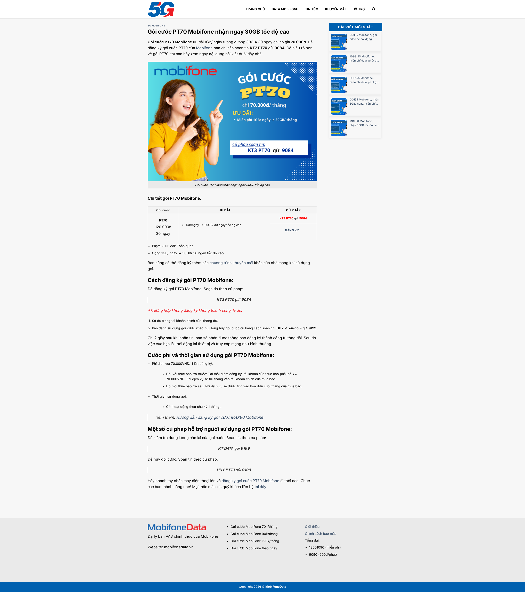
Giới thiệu (312, 527)
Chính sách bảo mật (320, 534)
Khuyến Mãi (335, 9)
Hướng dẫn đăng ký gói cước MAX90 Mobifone (219, 417)
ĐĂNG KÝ (292, 230)
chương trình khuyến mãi (231, 263)
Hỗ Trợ (359, 9)
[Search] (373, 9)
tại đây (260, 487)
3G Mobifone (156, 25)
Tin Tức (311, 9)
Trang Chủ (255, 9)
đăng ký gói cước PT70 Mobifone (250, 481)
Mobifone (204, 48)
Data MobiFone (285, 9)
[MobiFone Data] (161, 9)
